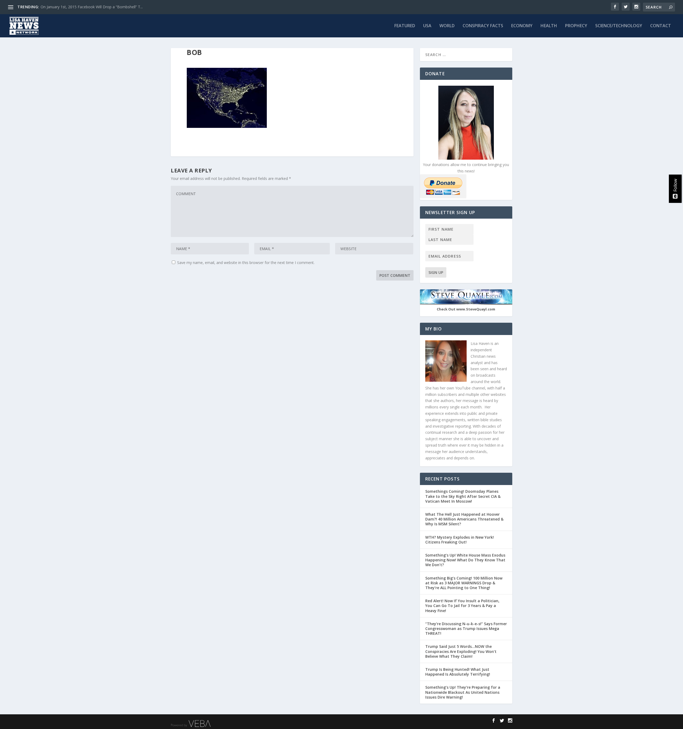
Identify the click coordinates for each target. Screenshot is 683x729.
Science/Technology (618, 26)
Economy (522, 26)
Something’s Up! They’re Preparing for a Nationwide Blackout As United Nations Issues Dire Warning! (462, 692)
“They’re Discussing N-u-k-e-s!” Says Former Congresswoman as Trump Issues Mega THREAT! (466, 628)
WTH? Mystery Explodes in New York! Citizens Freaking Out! (459, 540)
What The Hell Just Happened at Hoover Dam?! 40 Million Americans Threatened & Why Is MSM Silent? (464, 519)
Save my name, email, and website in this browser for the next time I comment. (246, 262)
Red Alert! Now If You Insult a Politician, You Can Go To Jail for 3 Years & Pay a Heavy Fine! (462, 605)
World (447, 26)
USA (427, 26)
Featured (404, 26)
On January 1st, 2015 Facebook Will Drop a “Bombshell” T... (92, 6)
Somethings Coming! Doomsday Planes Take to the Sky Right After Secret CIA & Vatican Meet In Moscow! (463, 496)
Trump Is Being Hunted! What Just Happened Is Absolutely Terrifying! (457, 672)
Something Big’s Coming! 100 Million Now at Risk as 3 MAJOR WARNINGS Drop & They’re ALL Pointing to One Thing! (463, 583)
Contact (660, 26)
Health (549, 26)
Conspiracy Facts (483, 26)
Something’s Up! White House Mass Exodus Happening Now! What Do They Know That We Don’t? (465, 560)
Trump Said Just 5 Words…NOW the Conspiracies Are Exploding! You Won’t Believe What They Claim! (461, 651)
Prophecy (576, 26)
